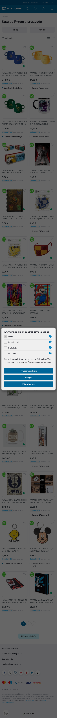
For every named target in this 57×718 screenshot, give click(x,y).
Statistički (12, 348)
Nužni (10, 337)
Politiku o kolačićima (23, 362)
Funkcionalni (13, 342)
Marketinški (13, 353)
